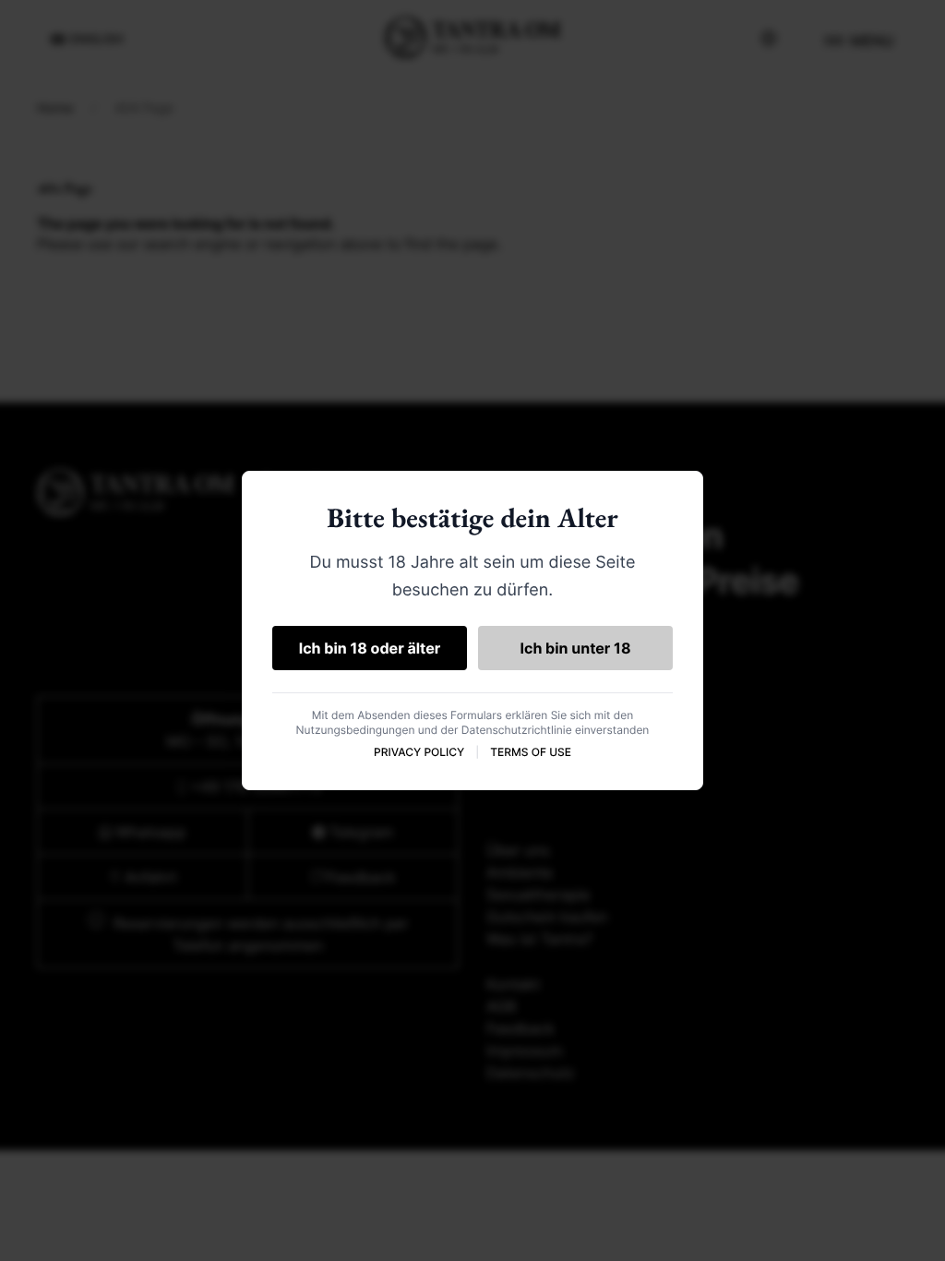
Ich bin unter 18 (575, 648)
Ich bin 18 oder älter (370, 648)
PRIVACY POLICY (419, 752)
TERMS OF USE (530, 752)
